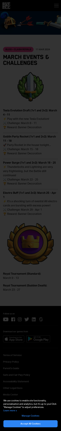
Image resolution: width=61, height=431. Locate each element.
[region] (30, 413)
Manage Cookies (30, 415)
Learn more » (10, 410)
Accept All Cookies (30, 423)
